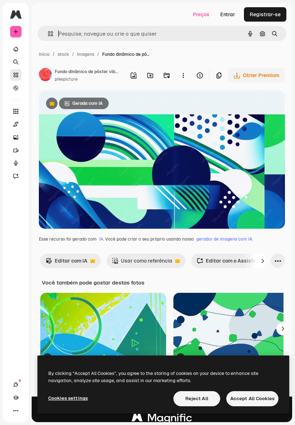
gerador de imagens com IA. (224, 239)
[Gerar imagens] (16, 137)
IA (101, 239)
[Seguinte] (262, 261)
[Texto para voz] (16, 163)
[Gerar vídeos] (16, 150)
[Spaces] (16, 124)
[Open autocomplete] (48, 33)
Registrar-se (265, 14)
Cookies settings (68, 398)
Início (44, 54)
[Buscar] (16, 62)
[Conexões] (16, 384)
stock (63, 54)
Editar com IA (66, 263)
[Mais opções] (183, 75)
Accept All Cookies (252, 398)
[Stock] (16, 75)
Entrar (227, 14)
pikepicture (66, 79)
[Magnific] (162, 419)
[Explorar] (16, 88)
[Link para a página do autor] (45, 75)
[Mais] (16, 410)
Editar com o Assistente (230, 263)
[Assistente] (16, 176)
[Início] (16, 49)
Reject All (196, 398)
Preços (201, 14)
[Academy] (16, 397)
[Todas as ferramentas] (16, 111)
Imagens (85, 54)
